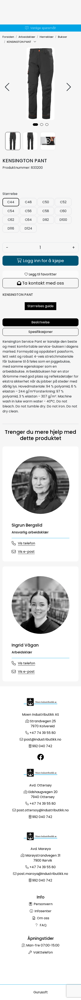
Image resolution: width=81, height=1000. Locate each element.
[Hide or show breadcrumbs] (35, 42)
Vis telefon (26, 543)
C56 (28, 211)
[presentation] (8, 87)
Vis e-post (26, 551)
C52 (63, 202)
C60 (63, 211)
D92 (46, 219)
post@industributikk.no (42, 739)
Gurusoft (40, 992)
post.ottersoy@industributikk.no (43, 810)
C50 (45, 202)
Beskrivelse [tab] (40, 322)
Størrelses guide (40, 306)
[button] (35, 124)
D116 (10, 228)
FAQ (43, 925)
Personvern (43, 904)
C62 (11, 219)
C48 (28, 202)
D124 (28, 228)
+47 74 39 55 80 (42, 732)
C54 (10, 211)
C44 (10, 202)
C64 (28, 219)
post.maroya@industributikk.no (42, 873)
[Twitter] (40, 757)
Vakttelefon (42, 952)
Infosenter (43, 911)
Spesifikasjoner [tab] (40, 331)
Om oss (42, 918)
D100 (63, 219)
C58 (45, 211)
